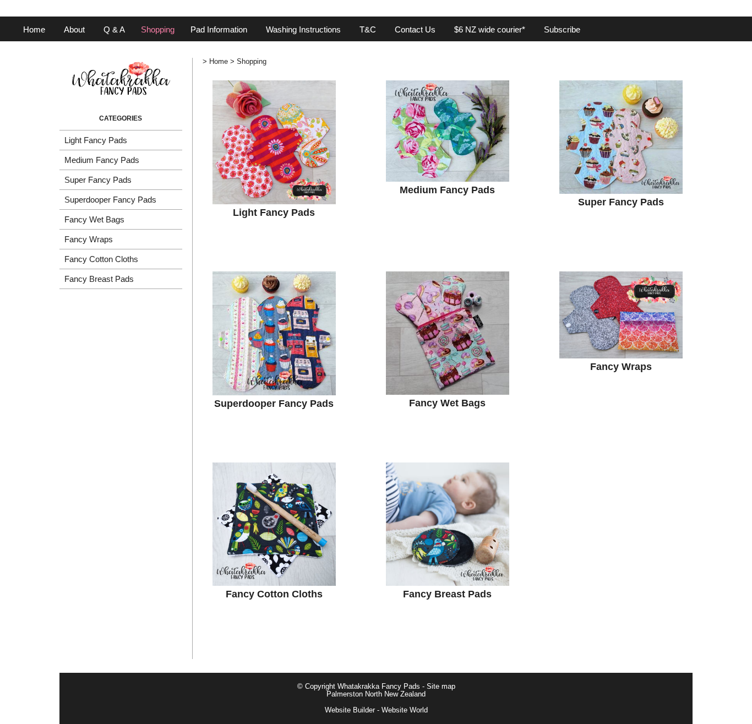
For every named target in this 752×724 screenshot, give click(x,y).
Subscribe (562, 29)
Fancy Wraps (88, 239)
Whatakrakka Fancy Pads (378, 686)
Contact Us (415, 29)
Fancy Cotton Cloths (101, 259)
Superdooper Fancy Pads (110, 199)
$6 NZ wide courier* (489, 29)
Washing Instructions (303, 29)
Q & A (114, 29)
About (74, 29)
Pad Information (218, 29)
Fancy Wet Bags (94, 219)
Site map (441, 686)
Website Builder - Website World (376, 710)
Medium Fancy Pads (101, 160)
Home (34, 29)
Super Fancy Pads (98, 179)
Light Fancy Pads (95, 140)
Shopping (158, 29)
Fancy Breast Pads (99, 279)
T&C (367, 29)
